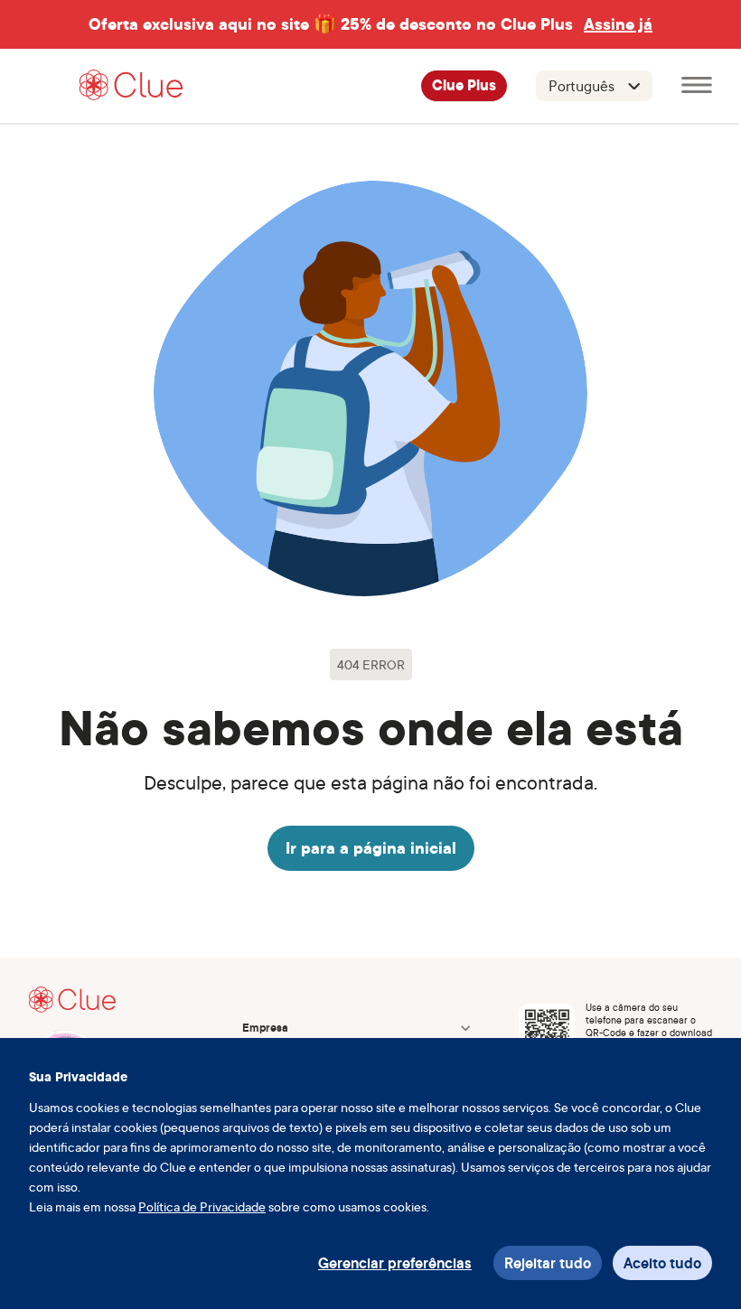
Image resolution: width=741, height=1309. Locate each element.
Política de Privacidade (202, 1206)
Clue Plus (464, 86)
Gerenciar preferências (395, 1263)
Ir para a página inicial (371, 848)
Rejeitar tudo (547, 1263)
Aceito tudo (662, 1263)
